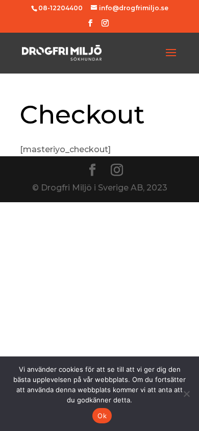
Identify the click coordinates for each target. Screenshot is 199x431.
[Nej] (186, 394)
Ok (102, 416)
